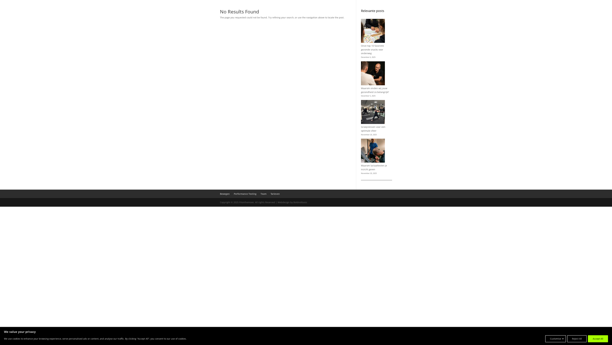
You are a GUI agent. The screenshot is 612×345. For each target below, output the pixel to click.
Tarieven (596, 11)
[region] (306, 336)
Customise (555, 338)
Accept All (598, 338)
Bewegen (539, 11)
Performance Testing (562, 11)
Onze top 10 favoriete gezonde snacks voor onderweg (372, 49)
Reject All (577, 338)
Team (584, 11)
